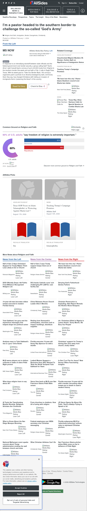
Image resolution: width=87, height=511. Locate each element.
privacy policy (31, 481)
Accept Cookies (21, 488)
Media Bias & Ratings (34, 10)
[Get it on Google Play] (51, 482)
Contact (50, 473)
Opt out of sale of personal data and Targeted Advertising (43, 491)
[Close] (38, 459)
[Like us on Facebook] (3, 3)
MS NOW (5, 40)
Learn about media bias (36, 55)
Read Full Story (19, 86)
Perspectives (22, 17)
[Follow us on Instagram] (8, 3)
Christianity (41, 35)
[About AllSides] (82, 10)
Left (51, 51)
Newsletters (63, 17)
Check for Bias (36, 86)
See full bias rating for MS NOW (39, 54)
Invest (81, 3)
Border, (27, 35)
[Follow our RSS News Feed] (14, 3)
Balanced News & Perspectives (16, 10)
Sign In (64, 3)
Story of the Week (51, 17)
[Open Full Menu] (4, 11)
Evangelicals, (34, 35)
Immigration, (20, 35)
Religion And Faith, (10, 35)
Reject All (21, 494)
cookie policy (7, 483)
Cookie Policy (68, 471)
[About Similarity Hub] (83, 128)
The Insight (40, 17)
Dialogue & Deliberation (52, 10)
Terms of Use (45, 471)
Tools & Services (70, 10)
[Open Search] (59, 3)
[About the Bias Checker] (48, 84)
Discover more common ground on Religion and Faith (63, 166)
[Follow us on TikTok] (11, 3)
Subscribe (73, 3)
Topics (31, 17)
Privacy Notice (56, 471)
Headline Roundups (10, 17)
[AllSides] (38, 2)
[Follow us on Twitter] (6, 3)
